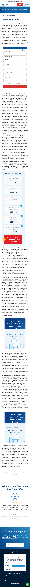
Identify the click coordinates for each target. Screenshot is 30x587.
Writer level (6, 67)
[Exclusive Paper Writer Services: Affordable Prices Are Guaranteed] (6, 5)
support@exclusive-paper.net (15, 573)
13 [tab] (23, 516)
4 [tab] (7, 516)
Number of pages (7, 77)
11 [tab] (19, 516)
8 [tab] (14, 516)
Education (12, 15)
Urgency (5, 61)
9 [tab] (16, 516)
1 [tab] (2, 516)
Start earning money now (15, 545)
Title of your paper (7, 72)
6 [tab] (10, 516)
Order (20, 4)
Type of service (6, 51)
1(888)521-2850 (19, 1)
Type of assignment (7, 56)
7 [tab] (12, 516)
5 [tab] (9, 516)
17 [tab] (12, 518)
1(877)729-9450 (12, 1)
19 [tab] (16, 518)
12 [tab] (21, 516)
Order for (15, 86)
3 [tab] (5, 516)
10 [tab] (17, 516)
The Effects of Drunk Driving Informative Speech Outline (15, 473)
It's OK (18, 566)
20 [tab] (17, 518)
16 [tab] (28, 516)
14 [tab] (24, 516)
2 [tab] (3, 516)
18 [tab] (14, 518)
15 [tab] (26, 516)
